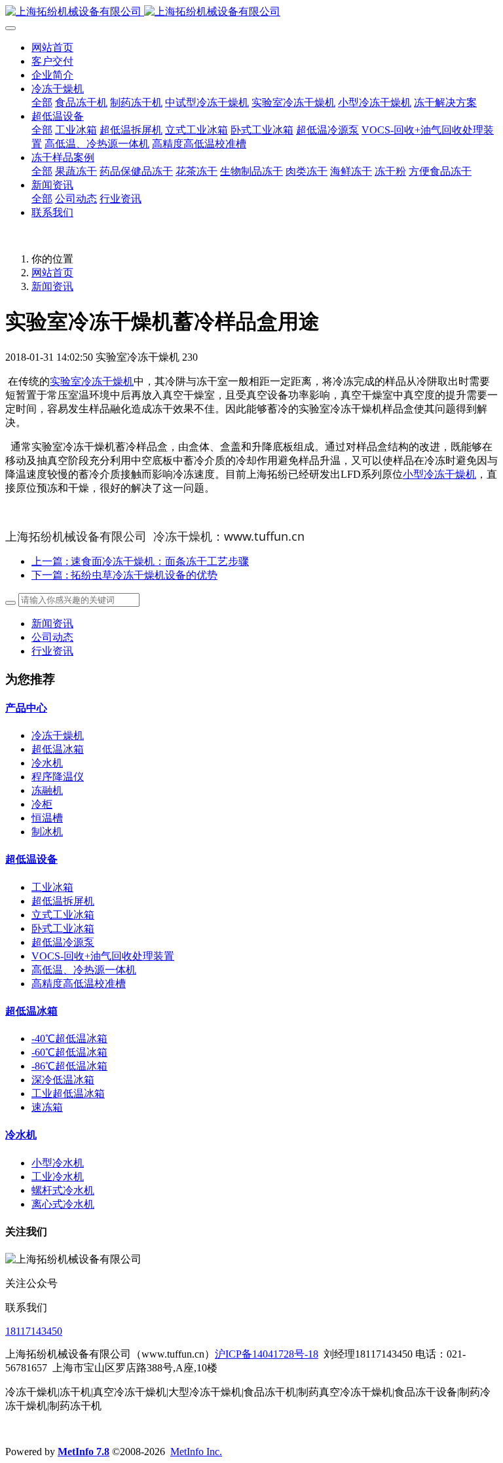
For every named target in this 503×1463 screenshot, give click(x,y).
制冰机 (47, 831)
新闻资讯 (52, 286)
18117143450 (33, 1331)
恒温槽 (47, 817)
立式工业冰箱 (62, 914)
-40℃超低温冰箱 (69, 1038)
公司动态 (52, 637)
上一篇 (140, 561)
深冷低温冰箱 (62, 1079)
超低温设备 (31, 859)
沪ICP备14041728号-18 (266, 1354)
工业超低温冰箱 (68, 1093)
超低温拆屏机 (62, 901)
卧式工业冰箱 (62, 928)
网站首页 (52, 47)
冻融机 (47, 790)
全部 (41, 102)
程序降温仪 (57, 776)
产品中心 (26, 707)
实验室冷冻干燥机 (92, 381)
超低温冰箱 (57, 749)
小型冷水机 (57, 1162)
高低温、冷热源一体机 (83, 969)
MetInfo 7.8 (83, 1451)
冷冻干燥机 (57, 735)
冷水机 (47, 762)
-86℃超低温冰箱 (69, 1066)
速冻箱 (47, 1107)
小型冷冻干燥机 (439, 474)
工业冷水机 (57, 1176)
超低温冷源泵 (62, 942)
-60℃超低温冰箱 (69, 1052)
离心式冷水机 (62, 1204)
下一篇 (124, 575)
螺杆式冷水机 (62, 1190)
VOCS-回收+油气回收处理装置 (102, 956)
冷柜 (41, 804)
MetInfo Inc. (196, 1451)
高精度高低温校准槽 (78, 983)
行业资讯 (52, 651)
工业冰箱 (52, 887)
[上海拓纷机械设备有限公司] (251, 12)
